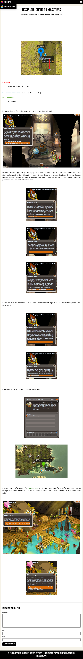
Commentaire (4, 612)
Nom (3, 630)
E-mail (3, 637)
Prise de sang (33, 488)
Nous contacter (41, 656)
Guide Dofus (17, 653)
